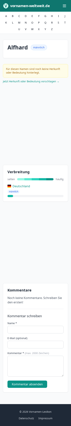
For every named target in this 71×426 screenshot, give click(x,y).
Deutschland (21, 186)
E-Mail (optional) (17, 338)
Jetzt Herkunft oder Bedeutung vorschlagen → (31, 81)
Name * (12, 323)
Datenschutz (26, 418)
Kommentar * (28, 353)
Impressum (45, 418)
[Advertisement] (35, 124)
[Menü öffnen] (64, 5)
